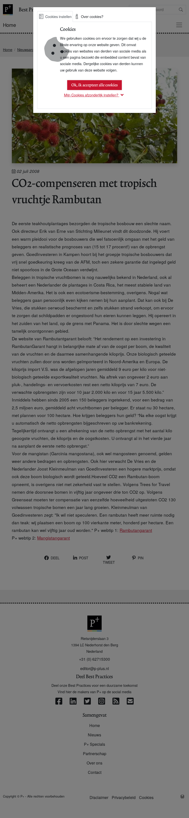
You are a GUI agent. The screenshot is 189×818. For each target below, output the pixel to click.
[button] (94, 95)
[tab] (55, 16)
